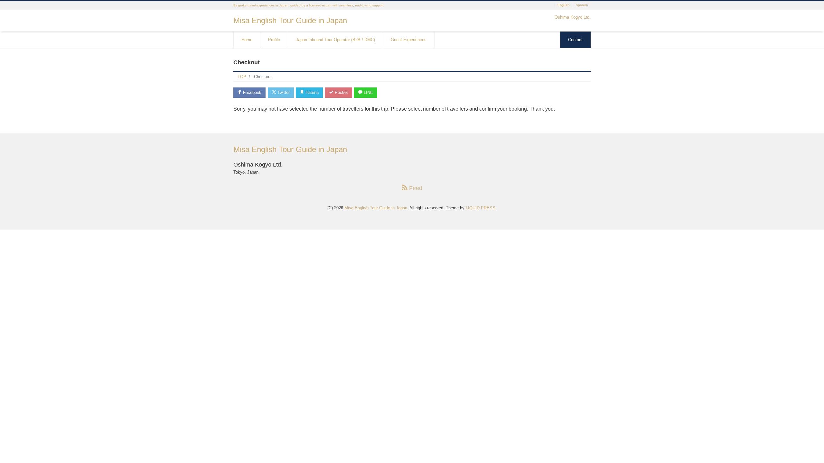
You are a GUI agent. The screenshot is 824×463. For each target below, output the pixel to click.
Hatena (311, 92)
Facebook (251, 92)
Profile (274, 39)
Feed (414, 188)
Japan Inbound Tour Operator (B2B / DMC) (335, 39)
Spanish (582, 5)
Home (246, 39)
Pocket (340, 92)
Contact (575, 39)
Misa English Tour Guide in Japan (290, 20)
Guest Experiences (408, 39)
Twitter (283, 92)
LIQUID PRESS (480, 207)
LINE (367, 92)
